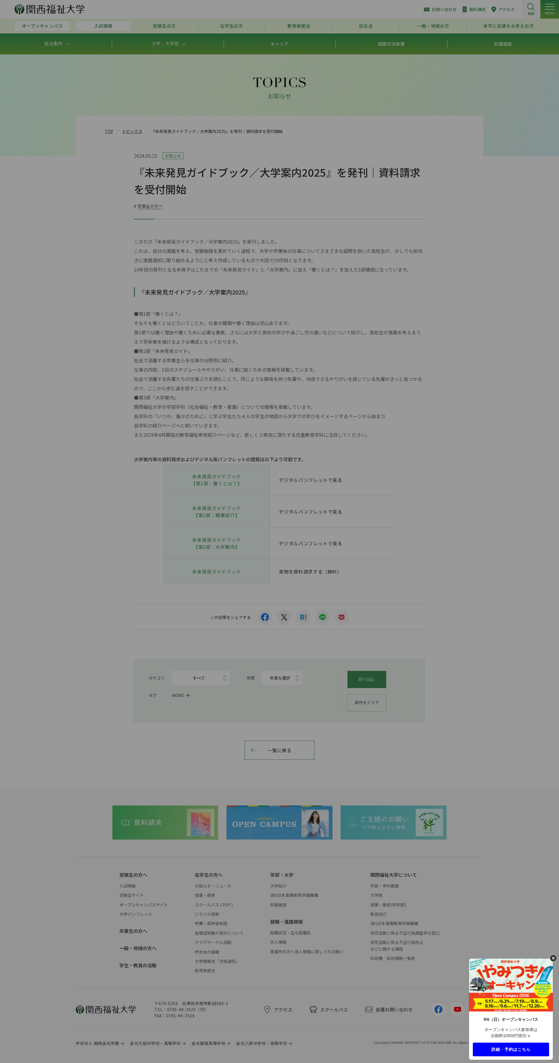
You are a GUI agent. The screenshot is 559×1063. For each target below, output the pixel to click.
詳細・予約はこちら (511, 1049)
